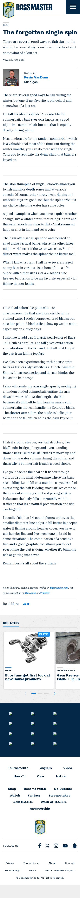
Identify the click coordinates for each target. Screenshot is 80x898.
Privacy (10, 863)
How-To (19, 776)
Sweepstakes (59, 795)
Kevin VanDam (36, 77)
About (52, 863)
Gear (26, 603)
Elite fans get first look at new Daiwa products (27, 677)
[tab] (33, 693)
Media (32, 870)
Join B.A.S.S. (23, 802)
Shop (12, 789)
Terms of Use (31, 863)
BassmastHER (35, 789)
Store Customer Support (60, 870)
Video (67, 768)
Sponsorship (40, 808)
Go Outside (63, 789)
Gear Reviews (66, 670)
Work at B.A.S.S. (54, 802)
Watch (15, 795)
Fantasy (34, 795)
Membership (12, 870)
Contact (69, 863)
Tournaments (18, 768)
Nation (61, 776)
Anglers (46, 768)
